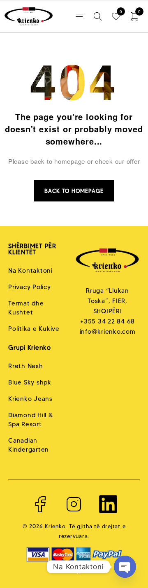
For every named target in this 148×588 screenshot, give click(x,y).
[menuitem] (74, 570)
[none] (74, 570)
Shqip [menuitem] (74, 570)
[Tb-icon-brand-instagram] (74, 504)
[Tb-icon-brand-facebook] (40, 504)
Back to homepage (74, 191)
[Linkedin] (108, 504)
